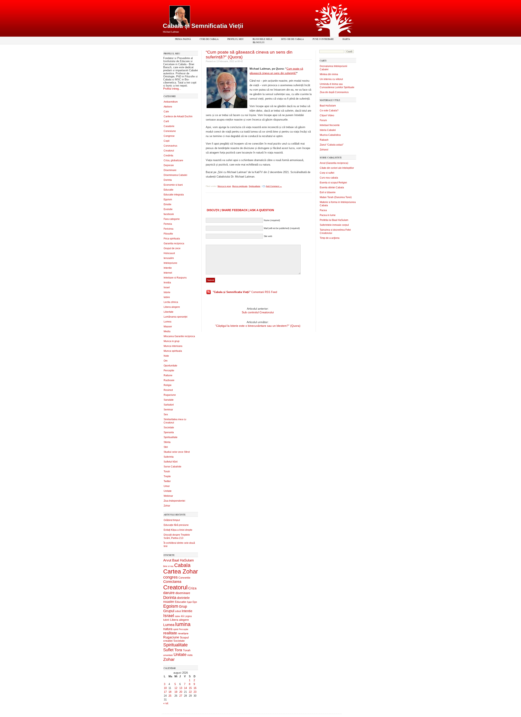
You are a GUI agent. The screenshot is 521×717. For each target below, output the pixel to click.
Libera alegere (172, 307)
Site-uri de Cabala (292, 39)
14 (185, 688)
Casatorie (169, 126)
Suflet (168, 650)
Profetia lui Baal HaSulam (334, 220)
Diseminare (170, 170)
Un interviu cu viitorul (331, 79)
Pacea (323, 210)
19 (175, 691)
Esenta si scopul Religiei (333, 182)
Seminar (168, 409)
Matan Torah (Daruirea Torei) (336, 197)
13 (180, 688)
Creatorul (169, 150)
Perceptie (169, 370)
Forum (323, 120)
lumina (182, 624)
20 (180, 691)
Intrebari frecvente (330, 125)
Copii (167, 140)
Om (165, 360)
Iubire (167, 297)
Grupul (168, 611)
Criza (192, 588)
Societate (169, 427)
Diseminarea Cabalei (175, 175)
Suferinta (169, 456)
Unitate (168, 491)
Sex (166, 414)
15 (190, 688)
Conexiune (170, 131)
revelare (183, 633)
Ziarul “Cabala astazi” (332, 144)
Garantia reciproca (174, 243)
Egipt (189, 602)
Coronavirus (170, 145)
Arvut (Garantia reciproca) (334, 163)
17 (165, 691)
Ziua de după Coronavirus (334, 92)
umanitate (168, 655)
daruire (169, 593)
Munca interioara (173, 346)
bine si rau (168, 566)
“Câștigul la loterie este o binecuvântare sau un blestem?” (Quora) (257, 325)
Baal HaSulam (183, 560)
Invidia (167, 282)
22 (190, 691)
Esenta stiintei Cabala (332, 187)
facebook (169, 214)
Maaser (168, 326)
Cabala (182, 565)
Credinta (168, 155)
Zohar (167, 505)
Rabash (324, 139)
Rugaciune (170, 395)
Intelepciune (170, 263)
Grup (183, 606)
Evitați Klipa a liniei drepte (178, 529)
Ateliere (168, 106)
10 (165, 688)
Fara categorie (172, 219)
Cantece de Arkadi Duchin (178, 116)
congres (170, 577)
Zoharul (324, 149)
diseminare (182, 593)
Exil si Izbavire (328, 192)
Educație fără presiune (176, 525)
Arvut (167, 560)
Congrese (169, 136)
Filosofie (168, 233)
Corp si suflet (327, 172)
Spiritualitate (170, 437)
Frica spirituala (172, 238)
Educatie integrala (174, 194)
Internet (168, 272)
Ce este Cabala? (329, 110)
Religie (168, 385)
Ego (195, 602)
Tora (178, 650)
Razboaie (169, 380)
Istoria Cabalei (328, 130)
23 (195, 691)
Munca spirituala (173, 351)
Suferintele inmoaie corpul (334, 225)
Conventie (184, 577)
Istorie (167, 292)
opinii (175, 629)
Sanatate (169, 399)
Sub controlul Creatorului (258, 312)
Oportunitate (170, 365)
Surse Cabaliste (172, 466)
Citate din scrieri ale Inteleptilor (337, 168)
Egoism (168, 199)
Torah (167, 471)
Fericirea (168, 228)
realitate (170, 633)
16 (195, 688)
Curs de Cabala (209, 39)
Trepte (167, 476)
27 (180, 695)
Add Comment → (274, 186)
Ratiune (168, 375)
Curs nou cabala (329, 177)
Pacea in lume (328, 215)
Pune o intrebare (323, 39)
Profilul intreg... (172, 88)
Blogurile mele (262, 39)
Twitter (167, 481)
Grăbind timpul (172, 520)
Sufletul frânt (170, 461)
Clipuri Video (327, 115)
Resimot (168, 390)
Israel (167, 287)
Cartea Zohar (180, 571)
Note (166, 355)
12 (175, 688)
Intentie (168, 267)
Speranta (169, 432)
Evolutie (168, 209)
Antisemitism (171, 101)
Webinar (168, 495)
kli (182, 616)
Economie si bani (173, 184)
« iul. (166, 703)
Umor (167, 486)
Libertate (168, 311)
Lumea (167, 321)
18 (170, 691)
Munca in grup (172, 341)
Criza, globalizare (173, 160)
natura (167, 629)
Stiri (166, 447)
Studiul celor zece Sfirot (177, 452)
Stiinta (167, 442)
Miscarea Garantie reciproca (179, 336)
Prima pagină (183, 39)
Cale (166, 111)
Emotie (167, 204)
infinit (178, 611)
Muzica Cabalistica (330, 135)
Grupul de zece (172, 248)
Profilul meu (235, 39)
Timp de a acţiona (329, 238)
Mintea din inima (329, 74)
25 (170, 695)
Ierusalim (169, 258)
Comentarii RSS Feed (245, 292)
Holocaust (169, 253)
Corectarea (172, 582)
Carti (166, 121)
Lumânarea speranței (175, 316)
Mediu (167, 331)
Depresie (169, 165)
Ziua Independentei (174, 500)
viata (190, 655)
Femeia (168, 224)
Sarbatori (169, 404)
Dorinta (168, 180)
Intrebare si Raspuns (175, 277)
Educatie (168, 189)
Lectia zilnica (171, 302)
